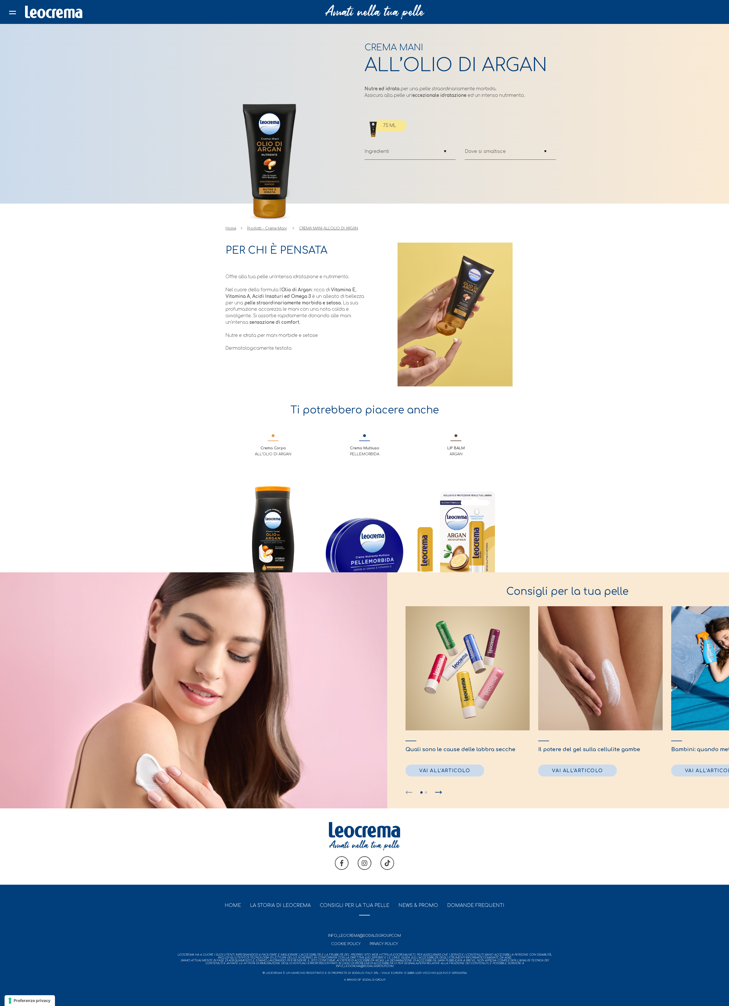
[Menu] (13, 12)
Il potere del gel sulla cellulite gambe (523, 749)
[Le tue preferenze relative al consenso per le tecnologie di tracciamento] (30, 1000)
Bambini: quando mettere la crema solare (661, 749)
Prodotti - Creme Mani (267, 228)
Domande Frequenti (475, 905)
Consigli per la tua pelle (354, 905)
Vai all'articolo (511, 770)
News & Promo (418, 905)
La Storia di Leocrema (280, 905)
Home (231, 228)
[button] (409, 792)
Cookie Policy (346, 944)
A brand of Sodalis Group (364, 979)
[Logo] (53, 12)
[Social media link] (342, 868)
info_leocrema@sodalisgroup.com (364, 936)
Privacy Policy (384, 944)
